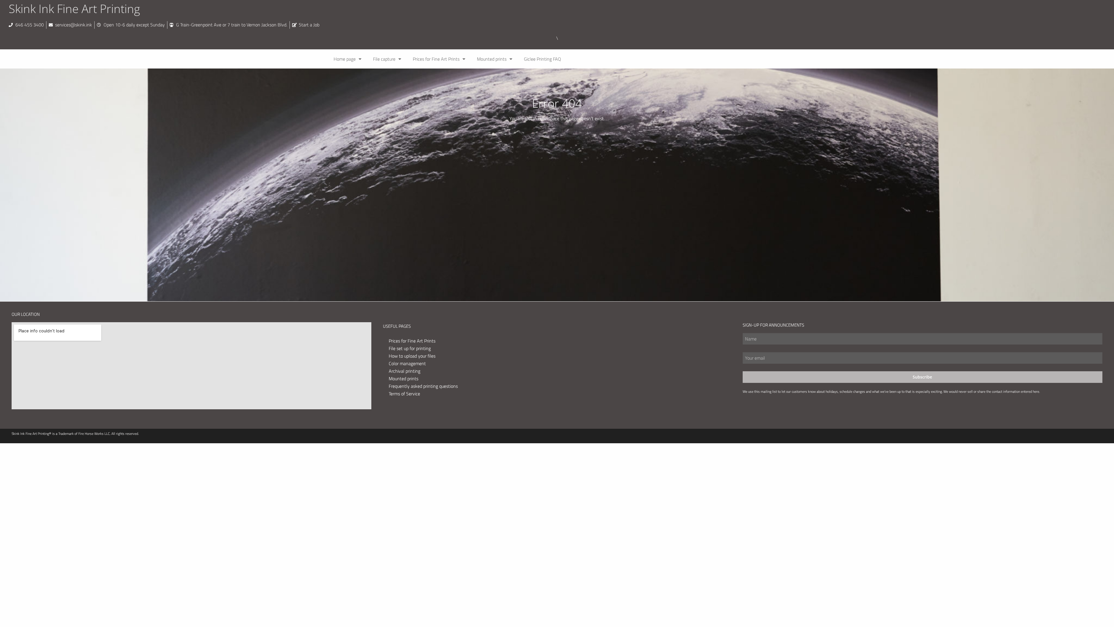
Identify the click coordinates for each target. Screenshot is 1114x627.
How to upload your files (412, 355)
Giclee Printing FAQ (542, 58)
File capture (384, 58)
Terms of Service (404, 393)
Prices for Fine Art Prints (436, 58)
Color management (407, 363)
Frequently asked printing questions (423, 386)
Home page (345, 58)
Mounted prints (492, 58)
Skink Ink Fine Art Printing (74, 9)
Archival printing (404, 370)
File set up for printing (410, 348)
